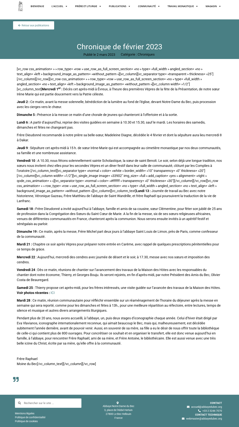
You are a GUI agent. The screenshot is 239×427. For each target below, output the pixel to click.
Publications (117, 6)
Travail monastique (180, 6)
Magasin (211, 6)
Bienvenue (37, 6)
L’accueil (57, 6)
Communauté (147, 6)
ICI (53, 293)
